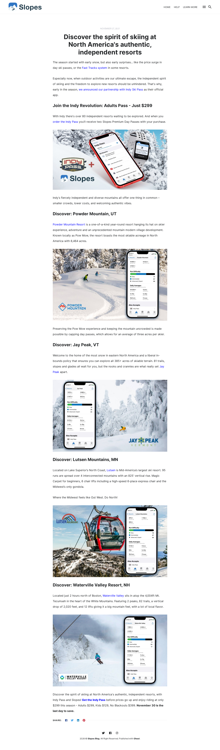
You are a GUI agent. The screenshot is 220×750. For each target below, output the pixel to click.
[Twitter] (103, 733)
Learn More (190, 7)
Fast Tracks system (94, 67)
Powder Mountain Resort (69, 224)
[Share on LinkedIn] (78, 720)
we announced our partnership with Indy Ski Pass (111, 89)
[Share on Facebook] (66, 720)
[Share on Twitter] (72, 720)
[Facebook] (110, 733)
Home (167, 7)
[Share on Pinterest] (84, 720)
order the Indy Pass (65, 121)
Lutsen (111, 470)
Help (177, 7)
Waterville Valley (113, 595)
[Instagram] (117, 733)
